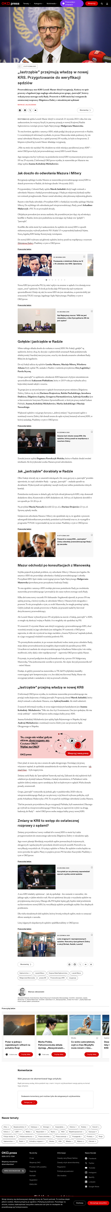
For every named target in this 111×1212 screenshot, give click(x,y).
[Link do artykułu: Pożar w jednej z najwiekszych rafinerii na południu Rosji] (19, 1025)
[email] (85, 964)
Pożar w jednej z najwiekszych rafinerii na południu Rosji (17, 1045)
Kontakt (32, 1176)
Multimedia (51, 4)
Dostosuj (79, 1203)
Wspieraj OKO (34, 1162)
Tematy (26, 4)
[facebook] (75, 964)
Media (73, 1038)
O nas (31, 1158)
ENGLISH (33, 1184)
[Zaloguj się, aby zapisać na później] (97, 1038)
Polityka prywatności (65, 1171)
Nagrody (32, 1171)
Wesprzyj (91, 3)
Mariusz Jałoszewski (36, 992)
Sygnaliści (33, 1180)
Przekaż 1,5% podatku (38, 1167)
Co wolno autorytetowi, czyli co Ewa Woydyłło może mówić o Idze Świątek (83, 1045)
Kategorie (38, 4)
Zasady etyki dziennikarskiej (68, 1162)
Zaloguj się (28, 1102)
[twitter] (80, 964)
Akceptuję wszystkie (98, 1203)
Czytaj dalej (25, 1054)
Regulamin (61, 1167)
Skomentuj (84, 110)
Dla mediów (61, 1176)
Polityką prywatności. (46, 1202)
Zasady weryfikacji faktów (67, 1158)
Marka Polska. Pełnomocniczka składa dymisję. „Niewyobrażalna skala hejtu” (51, 1045)
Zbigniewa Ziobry (25, 243)
